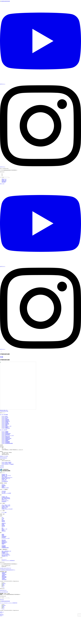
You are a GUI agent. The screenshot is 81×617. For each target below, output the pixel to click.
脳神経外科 (6, 421)
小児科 (5, 417)
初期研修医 (4, 485)
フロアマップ (4, 480)
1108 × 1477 (5, 410)
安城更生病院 (4, 572)
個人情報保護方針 (5, 481)
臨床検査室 (6, 434)
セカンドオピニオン (5, 500)
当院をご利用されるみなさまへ (7, 477)
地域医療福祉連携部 (7, 443)
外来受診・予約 (4, 496)
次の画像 (1, 357)
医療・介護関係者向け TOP (6, 551)
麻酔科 (5, 427)
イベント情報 (4, 512)
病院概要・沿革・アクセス (6, 475)
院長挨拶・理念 (4, 474)
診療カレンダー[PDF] (4, 456)
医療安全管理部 (6, 438)
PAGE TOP (2, 467)
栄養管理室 (6, 437)
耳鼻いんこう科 (6, 426)
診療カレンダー (4, 499)
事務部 (5, 440)
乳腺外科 (5, 419)
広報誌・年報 (4, 479)
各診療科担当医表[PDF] (6, 497)
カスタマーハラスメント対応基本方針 (8, 560)
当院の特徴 (4, 491)
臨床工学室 (6, 436)
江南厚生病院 (4, 574)
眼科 (5, 425)
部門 (3, 429)
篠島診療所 (6, 428)
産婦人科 (5, 424)
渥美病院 (3, 573)
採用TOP (3, 484)
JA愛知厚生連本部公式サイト (10, 569)
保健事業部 (6, 442)
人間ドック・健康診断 (8, 464)
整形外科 (5, 420)
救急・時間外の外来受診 (6, 498)
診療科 (4, 414)
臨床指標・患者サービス (6, 478)
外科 (5, 418)
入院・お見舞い (6, 463)
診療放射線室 (6, 433)
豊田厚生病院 (4, 576)
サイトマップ (4, 559)
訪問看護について (5, 553)
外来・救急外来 (6, 462)
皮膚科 (5, 422)
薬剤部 (5, 432)
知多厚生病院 (4, 579)
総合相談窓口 (4, 501)
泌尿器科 (5, 423)
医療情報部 (6, 441)
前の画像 (1, 356)
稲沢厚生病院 (4, 577)
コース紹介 (4, 492)
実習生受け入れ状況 (5, 487)
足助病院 (3, 578)
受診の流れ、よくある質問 (6, 493)
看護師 (3, 486)
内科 (5, 416)
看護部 (5, 431)
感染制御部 (6, 439)
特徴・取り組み (4, 476)
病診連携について (5, 552)
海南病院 (3, 575)
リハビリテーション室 (8, 435)
